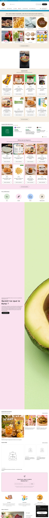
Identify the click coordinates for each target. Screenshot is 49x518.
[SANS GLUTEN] (42, 196)
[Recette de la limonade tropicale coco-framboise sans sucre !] (30, 420)
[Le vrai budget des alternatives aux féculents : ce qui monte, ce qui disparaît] (13, 456)
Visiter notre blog (44, 413)
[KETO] (30, 196)
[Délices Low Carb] (3, 4)
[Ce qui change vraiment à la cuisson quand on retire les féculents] (42, 450)
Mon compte (39, 4)
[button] (44, 4)
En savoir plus (41, 133)
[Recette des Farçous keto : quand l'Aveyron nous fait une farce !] (42, 420)
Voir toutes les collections (24, 45)
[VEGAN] (19, 196)
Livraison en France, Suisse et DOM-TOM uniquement (24, 0)
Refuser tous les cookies (42, 515)
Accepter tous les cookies (42, 513)
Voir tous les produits (24, 119)
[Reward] (2, 516)
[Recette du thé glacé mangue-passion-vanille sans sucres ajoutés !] (13, 426)
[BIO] (7, 196)
